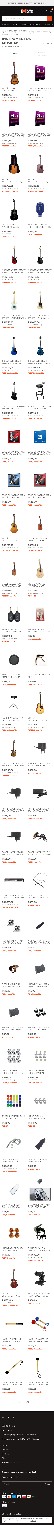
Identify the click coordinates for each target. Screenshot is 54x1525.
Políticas (5, 1454)
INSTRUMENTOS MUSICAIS (31, 24)
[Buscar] (49, 18)
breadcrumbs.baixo (10, 33)
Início (4, 31)
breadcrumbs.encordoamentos (40, 31)
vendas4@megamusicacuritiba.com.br (19, 1434)
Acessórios (5, 24)
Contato (5, 1449)
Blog (4, 1458)
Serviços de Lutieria (10, 1462)
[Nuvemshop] (11, 1514)
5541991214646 (8, 1426)
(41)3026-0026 (8, 1430)
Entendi (33, 1521)
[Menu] (3, 11)
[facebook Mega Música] (8, 1417)
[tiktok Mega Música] (13, 1417)
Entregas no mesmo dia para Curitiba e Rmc (27, 3)
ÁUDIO (15, 24)
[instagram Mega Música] (3, 1417)
